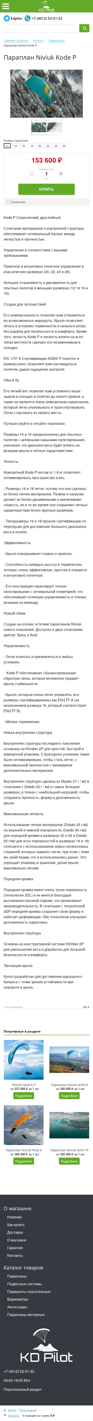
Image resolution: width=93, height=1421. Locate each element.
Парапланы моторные (26, 1314)
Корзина (13, 1415)
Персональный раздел (22, 1389)
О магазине (16, 1240)
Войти (12, 1410)
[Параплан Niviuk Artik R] (69, 1060)
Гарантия (15, 1247)
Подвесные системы (24, 1283)
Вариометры (17, 1299)
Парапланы (17, 1276)
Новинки (14, 1217)
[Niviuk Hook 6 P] (24, 1060)
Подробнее (23, 1095)
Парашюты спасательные (29, 1291)
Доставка (15, 1232)
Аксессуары (17, 1306)
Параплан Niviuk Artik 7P (69, 1150)
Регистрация (27, 1410)
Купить (46, 189)
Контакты (15, 1255)
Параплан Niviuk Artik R (69, 1085)
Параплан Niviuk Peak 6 (23, 1150)
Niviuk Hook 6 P (23, 1085)
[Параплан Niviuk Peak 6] (24, 1125)
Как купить (16, 1224)
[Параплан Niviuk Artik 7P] (69, 1125)
